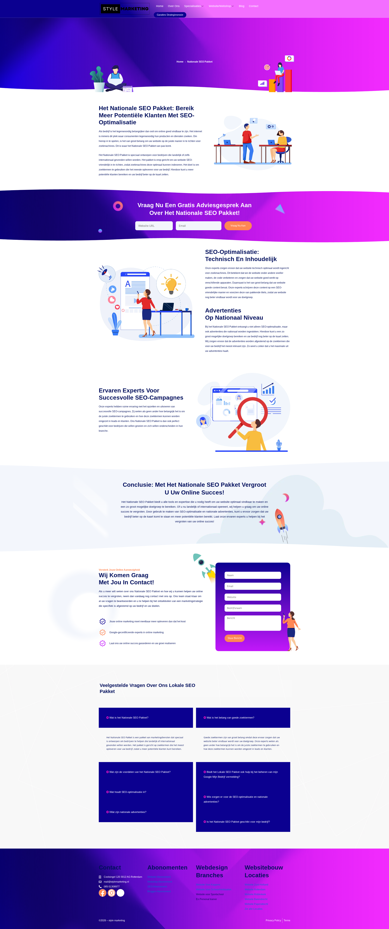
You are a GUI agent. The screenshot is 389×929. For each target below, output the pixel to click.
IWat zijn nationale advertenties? (127, 812)
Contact (253, 6)
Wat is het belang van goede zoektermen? (230, 717)
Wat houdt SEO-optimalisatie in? (127, 792)
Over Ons (174, 6)
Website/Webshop (220, 6)
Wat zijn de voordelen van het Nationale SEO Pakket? (139, 772)
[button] (146, 718)
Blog (241, 6)
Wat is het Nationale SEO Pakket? (128, 717)
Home (159, 6)
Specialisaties (192, 6)
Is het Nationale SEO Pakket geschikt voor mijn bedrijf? (238, 821)
